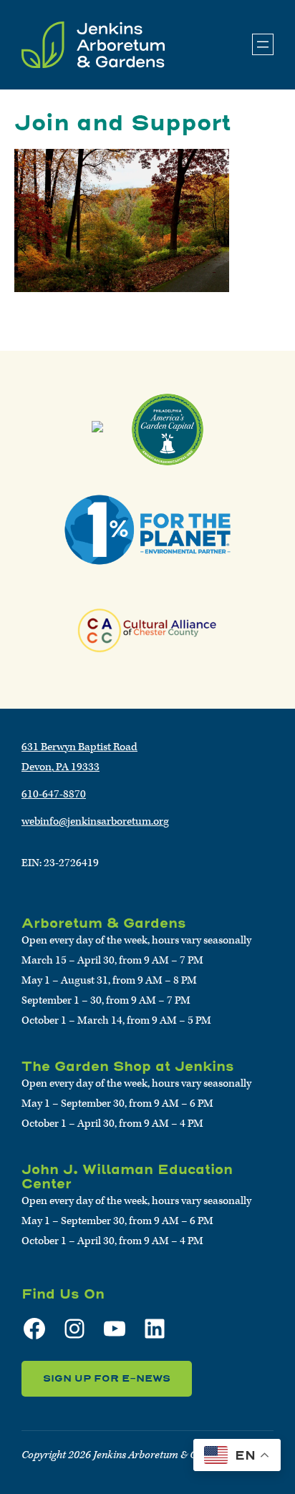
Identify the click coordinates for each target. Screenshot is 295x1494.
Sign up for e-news (106, 1378)
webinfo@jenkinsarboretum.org (95, 821)
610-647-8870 (53, 794)
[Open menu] (263, 44)
